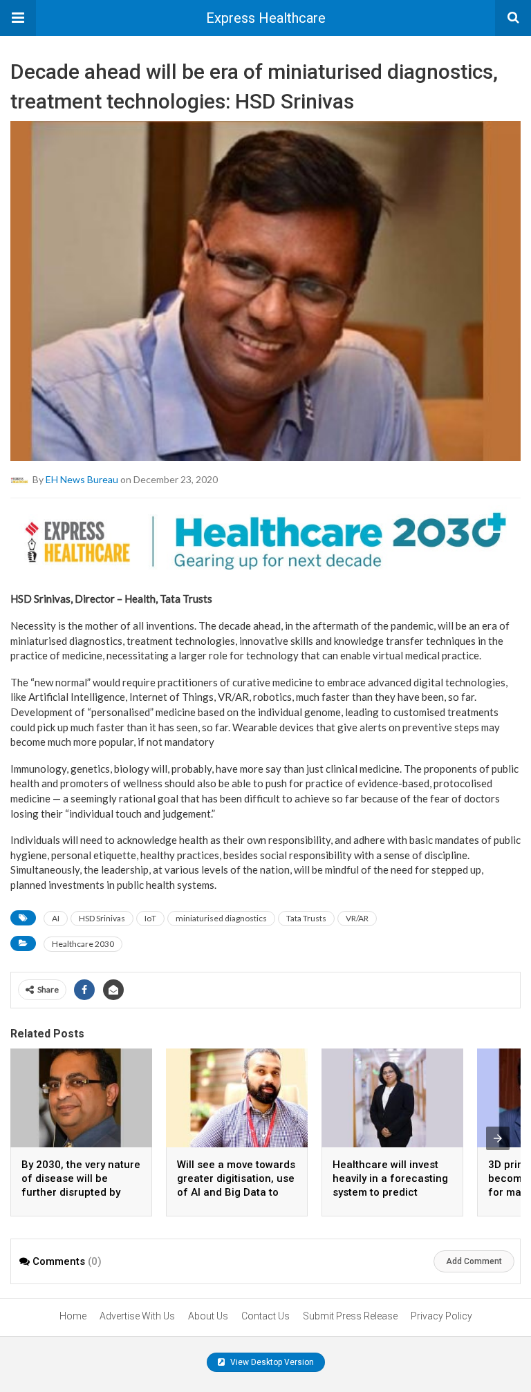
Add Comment (474, 1261)
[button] (18, 18)
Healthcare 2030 (83, 944)
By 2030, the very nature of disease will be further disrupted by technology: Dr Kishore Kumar (80, 1192)
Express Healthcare (266, 18)
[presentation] (498, 1138)
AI (55, 918)
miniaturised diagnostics (221, 918)
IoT (150, 918)
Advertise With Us (137, 1316)
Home (72, 1316)
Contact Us (265, 1316)
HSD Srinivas (102, 918)
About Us (208, 1316)
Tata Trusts (306, 918)
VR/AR (357, 918)
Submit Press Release (350, 1316)
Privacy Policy (441, 1316)
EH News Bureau (82, 479)
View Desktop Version (271, 1362)
